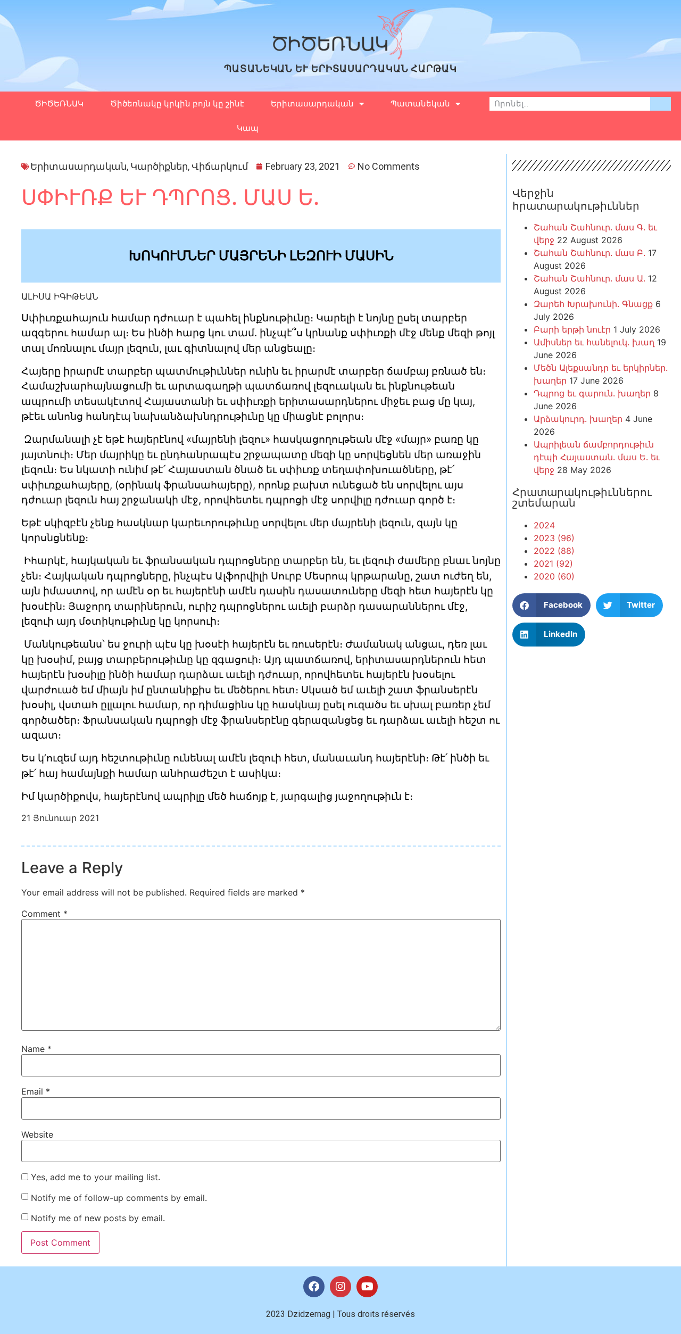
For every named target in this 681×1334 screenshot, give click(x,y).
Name (36, 1049)
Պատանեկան (420, 104)
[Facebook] (314, 1286)
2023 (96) (554, 538)
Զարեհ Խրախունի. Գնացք (593, 304)
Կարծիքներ (159, 166)
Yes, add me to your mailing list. (94, 1177)
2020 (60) (554, 576)
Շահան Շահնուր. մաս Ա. (589, 278)
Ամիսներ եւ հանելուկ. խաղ (594, 342)
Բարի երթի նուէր (572, 329)
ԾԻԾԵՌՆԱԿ (59, 104)
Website (37, 1134)
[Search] (660, 104)
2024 (544, 525)
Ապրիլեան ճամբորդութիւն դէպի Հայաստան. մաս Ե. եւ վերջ (597, 457)
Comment (44, 913)
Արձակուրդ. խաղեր (578, 418)
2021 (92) (553, 563)
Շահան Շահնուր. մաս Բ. (589, 252)
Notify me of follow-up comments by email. (119, 1198)
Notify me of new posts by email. (98, 1218)
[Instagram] (340, 1286)
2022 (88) (554, 550)
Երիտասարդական (312, 104)
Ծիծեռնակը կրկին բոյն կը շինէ (177, 104)
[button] (551, 605)
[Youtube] (367, 1286)
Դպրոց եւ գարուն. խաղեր (592, 393)
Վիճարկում (220, 166)
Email (35, 1091)
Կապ (248, 128)
